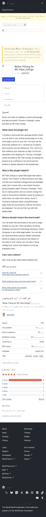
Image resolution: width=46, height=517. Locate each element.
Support (5, 451)
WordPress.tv (8, 459)
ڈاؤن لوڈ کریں (9, 79)
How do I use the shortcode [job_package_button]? (15, 274)
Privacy (5, 440)
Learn (4, 447)
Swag (27, 459)
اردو (9, 487)
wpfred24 (25, 73)
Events (27, 451)
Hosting (5, 436)
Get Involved (29, 447)
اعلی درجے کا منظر (10, 362)
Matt (5, 470)
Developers (6, 455)
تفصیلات (7, 88)
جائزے (7, 93)
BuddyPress (8, 477)
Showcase (28, 429)
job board (29, 356)
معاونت (7, 104)
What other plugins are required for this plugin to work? (14, 289)
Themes (27, 433)
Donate (28, 455)
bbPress (6, 474)
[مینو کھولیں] (42, 3)
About (4, 429)
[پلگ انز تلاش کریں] (25, 25)
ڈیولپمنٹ (8, 99)
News (4, 433)
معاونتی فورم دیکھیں (11, 415)
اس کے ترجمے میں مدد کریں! (15, 16)
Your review (6, 399)
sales (41, 356)
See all (41, 399)
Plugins (27, 436)
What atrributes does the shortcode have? (19, 281)
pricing (35, 356)
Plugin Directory (7, 10)
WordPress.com (9, 466)
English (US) (39, 351)
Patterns (27, 440)
